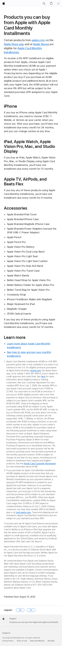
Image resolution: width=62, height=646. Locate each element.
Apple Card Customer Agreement (40, 463)
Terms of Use (22, 641)
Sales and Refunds (37, 641)
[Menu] (58, 3)
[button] (44, 3)
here (43, 376)
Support (12, 619)
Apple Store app (13, 44)
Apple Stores (41, 44)
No (31, 610)
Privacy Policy (7, 641)
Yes (20, 610)
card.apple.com (23, 512)
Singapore (6, 633)
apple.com (38, 40)
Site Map (51, 641)
